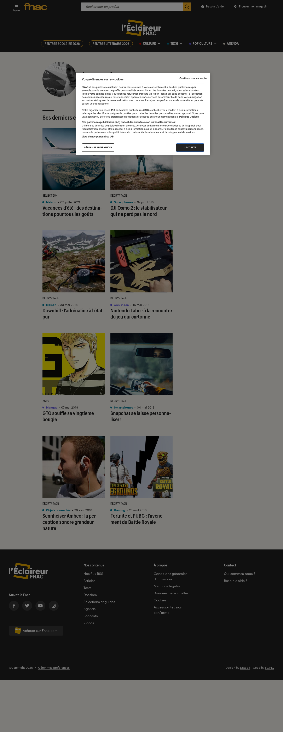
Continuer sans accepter (193, 78)
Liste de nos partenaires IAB (98, 136)
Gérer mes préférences (98, 147)
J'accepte (190, 147)
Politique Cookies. (189, 116)
